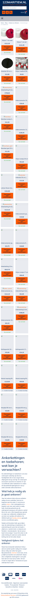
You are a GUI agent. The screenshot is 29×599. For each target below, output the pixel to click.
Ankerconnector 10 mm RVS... (10, 320)
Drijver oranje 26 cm (22, 159)
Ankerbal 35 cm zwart (22, 177)
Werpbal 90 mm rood (7, 437)
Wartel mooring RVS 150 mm (10, 378)
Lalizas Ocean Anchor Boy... (9, 188)
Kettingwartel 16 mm (7, 349)
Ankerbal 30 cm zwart (7, 71)
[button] (2, 18)
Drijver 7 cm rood (7, 40)
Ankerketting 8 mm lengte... (9, 206)
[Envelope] (3, 12)
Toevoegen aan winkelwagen (7, 48)
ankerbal (14, 553)
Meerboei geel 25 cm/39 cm (9, 148)
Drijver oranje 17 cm (22, 272)
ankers (8, 504)
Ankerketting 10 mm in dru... (9, 266)
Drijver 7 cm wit (22, 42)
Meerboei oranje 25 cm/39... (9, 119)
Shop (6, 23)
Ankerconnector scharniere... (9, 291)
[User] (7, 12)
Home (2, 23)
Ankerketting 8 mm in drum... (9, 90)
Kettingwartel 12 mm (22, 349)
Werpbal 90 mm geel (22, 407)
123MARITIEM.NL (14, 2)
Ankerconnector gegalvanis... (9, 243)
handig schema (16, 518)
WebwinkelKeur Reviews (8, 595)
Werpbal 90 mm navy (7, 407)
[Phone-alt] (10, 12)
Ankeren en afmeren (14, 23)
